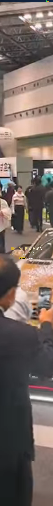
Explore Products (30, 258)
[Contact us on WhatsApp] (46, 1)
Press (35, 1)
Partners (32, 1)
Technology (28, 1)
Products (24, 1)
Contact (38, 1)
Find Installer (23, 258)
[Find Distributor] (48, 1)
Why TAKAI (20, 1)
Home (17, 1)
